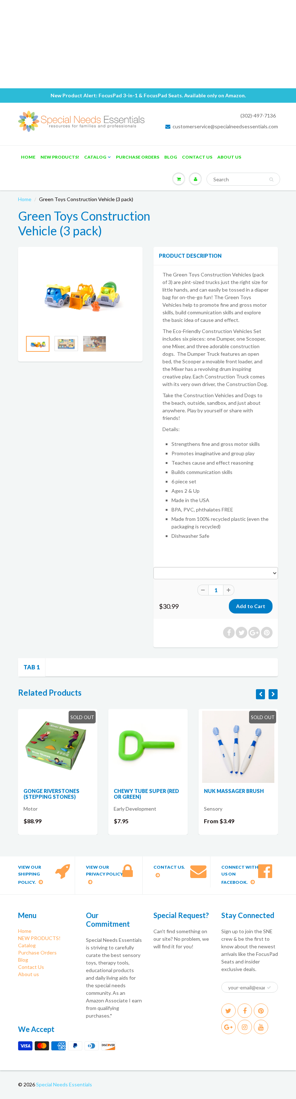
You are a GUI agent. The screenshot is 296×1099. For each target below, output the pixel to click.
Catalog (95, 157)
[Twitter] (228, 1010)
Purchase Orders (137, 157)
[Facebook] (245, 1010)
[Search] (271, 179)
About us (229, 157)
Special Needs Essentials (64, 1084)
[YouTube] (261, 1027)
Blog (170, 157)
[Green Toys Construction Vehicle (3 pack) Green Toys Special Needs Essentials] (80, 293)
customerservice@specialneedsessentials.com (225, 126)
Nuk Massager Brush (234, 791)
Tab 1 (31, 667)
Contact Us (197, 157)
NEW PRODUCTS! (59, 157)
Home (28, 157)
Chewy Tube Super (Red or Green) (146, 794)
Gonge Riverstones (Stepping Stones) (51, 794)
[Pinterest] (261, 1010)
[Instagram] (245, 1027)
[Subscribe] (268, 987)
